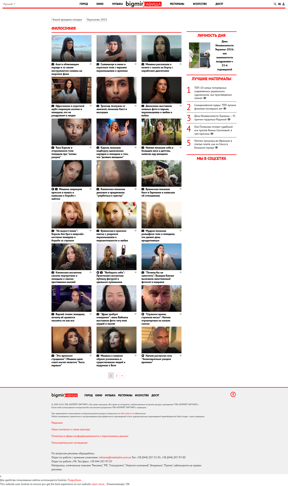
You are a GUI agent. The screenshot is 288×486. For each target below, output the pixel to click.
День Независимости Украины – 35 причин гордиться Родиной (215, 117)
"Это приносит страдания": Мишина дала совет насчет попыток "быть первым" (68, 360)
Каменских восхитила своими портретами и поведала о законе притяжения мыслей (67, 277)
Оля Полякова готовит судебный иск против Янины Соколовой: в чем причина (213, 130)
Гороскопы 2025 (97, 19)
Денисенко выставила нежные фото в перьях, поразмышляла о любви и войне (157, 110)
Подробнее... (75, 480)
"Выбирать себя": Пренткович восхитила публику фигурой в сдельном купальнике (110, 277)
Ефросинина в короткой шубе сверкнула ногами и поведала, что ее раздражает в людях (68, 110)
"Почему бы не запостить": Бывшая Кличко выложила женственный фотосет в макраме (158, 277)
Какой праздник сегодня (67, 19)
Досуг (219, 4)
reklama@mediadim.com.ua (115, 457)
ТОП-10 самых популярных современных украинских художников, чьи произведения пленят (213, 93)
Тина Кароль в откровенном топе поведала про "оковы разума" (64, 152)
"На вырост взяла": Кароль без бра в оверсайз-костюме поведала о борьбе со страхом (68, 235)
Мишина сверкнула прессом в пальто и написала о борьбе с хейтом (67, 193)
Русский (8, 4)
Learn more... (99, 484)
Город (84, 4)
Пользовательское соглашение (70, 442)
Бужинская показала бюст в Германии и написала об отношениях (158, 192)
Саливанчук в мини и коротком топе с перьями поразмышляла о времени (112, 67)
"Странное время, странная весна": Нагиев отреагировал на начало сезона (156, 318)
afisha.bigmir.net (127, 413)
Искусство (200, 4)
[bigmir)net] (135, 4)
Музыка (117, 4)
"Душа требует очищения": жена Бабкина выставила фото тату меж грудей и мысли (112, 318)
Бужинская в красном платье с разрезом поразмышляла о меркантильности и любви (112, 235)
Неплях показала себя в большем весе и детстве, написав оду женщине (157, 151)
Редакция (57, 422)
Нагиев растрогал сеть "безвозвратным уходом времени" (157, 359)
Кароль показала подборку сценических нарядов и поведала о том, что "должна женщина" (112, 152)
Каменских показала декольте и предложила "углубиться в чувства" (110, 192)
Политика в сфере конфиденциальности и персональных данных (90, 436)
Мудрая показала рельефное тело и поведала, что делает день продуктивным (158, 235)
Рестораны (177, 4)
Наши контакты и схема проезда (71, 429)
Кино (100, 4)
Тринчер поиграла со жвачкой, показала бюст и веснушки (111, 109)
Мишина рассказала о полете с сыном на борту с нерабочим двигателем (157, 67)
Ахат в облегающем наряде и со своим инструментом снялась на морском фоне (67, 69)
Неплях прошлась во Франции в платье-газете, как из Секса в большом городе (213, 144)
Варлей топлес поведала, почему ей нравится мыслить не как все (68, 317)
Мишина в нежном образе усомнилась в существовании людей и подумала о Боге (110, 360)
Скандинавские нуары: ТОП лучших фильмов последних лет (215, 106)
